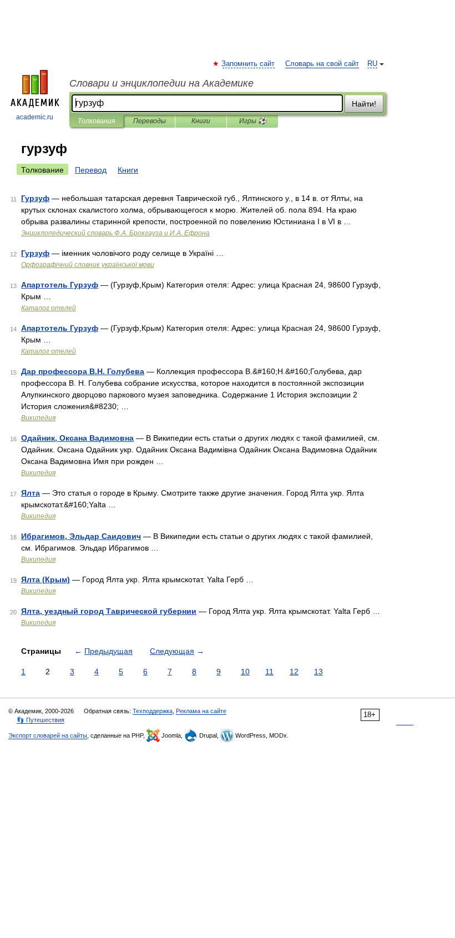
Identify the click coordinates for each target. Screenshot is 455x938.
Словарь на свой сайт (322, 64)
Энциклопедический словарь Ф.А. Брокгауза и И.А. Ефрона (115, 233)
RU (372, 64)
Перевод (91, 169)
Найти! (364, 103)
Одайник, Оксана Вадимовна (77, 437)
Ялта (30, 492)
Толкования (96, 121)
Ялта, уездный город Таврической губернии (108, 611)
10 (245, 671)
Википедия (38, 418)
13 (318, 671)
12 (294, 671)
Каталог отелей (48, 308)
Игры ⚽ (252, 121)
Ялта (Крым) (45, 579)
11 (269, 671)
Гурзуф (35, 198)
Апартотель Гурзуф (59, 284)
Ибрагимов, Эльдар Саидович (81, 536)
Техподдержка (153, 711)
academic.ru (34, 117)
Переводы (149, 121)
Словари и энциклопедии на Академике (161, 83)
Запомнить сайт (249, 64)
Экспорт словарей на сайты (47, 735)
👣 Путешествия (40, 720)
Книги (200, 121)
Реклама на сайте (201, 711)
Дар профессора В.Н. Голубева (82, 371)
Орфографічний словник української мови (87, 265)
